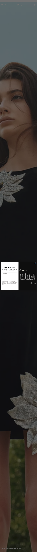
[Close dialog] (35, 263)
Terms (3, 284)
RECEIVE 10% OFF (10, 277)
